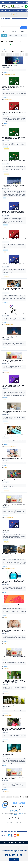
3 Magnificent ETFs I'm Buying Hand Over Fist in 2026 (13, 479)
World (22, 10)
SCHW (18, 41)
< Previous (3, 54)
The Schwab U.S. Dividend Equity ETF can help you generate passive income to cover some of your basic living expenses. (14, 637)
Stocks (10, 35)
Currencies (11, 38)
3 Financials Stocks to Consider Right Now (12, 604)
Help (15, 842)
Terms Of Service (13, 814)
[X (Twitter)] (9, 818)
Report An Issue (21, 842)
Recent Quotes (4, 31)
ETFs (16, 35)
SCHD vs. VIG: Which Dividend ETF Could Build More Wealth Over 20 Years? (13, 778)
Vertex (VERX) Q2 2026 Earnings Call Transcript (14, 314)
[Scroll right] (27, 2)
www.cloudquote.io (14, 810)
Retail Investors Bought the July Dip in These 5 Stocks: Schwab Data (13, 336)
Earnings (12, 324)
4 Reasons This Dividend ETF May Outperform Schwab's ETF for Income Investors (13, 361)
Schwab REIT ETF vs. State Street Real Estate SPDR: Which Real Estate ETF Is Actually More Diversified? (13, 213)
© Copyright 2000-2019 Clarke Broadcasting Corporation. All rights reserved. (14, 851)
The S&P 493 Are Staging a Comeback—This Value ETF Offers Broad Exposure (14, 554)
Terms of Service (10, 847)
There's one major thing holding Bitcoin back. (13, 69)
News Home (3, 10)
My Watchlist (14, 31)
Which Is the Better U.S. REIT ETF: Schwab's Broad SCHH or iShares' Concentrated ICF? (14, 239)
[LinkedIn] (15, 818)
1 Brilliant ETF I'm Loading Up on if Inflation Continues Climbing (12, 705)
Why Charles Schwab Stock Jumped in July (13, 458)
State (13, 10)
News (3, 2)
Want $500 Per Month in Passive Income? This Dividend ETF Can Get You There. (13, 435)
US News (18, 10)
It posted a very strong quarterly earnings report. (13, 462)
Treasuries (21, 38)
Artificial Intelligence (7, 74)
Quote (5, 49)
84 (25, 53)
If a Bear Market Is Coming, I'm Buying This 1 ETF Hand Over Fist (13, 505)
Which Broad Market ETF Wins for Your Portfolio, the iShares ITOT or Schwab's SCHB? (13, 138)
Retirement (14, 446)
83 (23, 53)
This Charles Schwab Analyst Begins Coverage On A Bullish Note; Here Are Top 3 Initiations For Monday (14, 581)
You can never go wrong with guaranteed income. (14, 710)
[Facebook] (12, 818)
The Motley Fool (5, 72)
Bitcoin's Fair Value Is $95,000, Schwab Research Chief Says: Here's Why (13, 753)
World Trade (11, 517)
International (16, 38)
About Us (5, 842)
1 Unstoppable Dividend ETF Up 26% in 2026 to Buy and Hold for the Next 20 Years (14, 657)
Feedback (14, 859)
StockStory (4, 615)
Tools (21, 35)
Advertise (11, 842)
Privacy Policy (21, 813)
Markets (4, 35)
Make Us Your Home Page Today (8, 831)
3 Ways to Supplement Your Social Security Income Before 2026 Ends (14, 412)
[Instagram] (18, 818)
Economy (14, 74)
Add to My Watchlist (5, 47)
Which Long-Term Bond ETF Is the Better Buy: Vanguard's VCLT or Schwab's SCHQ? (13, 264)
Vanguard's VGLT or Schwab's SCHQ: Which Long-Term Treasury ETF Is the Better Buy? (14, 87)
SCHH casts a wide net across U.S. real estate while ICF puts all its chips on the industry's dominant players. (14, 246)
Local (9, 10)
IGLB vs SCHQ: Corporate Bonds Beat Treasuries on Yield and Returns (14, 529)
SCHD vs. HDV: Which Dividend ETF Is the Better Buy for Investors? (13, 161)
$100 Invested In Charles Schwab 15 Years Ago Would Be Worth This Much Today (13, 186)
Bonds (5, 99)
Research (21, 49)
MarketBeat (4, 566)
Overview (4, 38)
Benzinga (4, 347)
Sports (9, 2)
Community (16, 2)
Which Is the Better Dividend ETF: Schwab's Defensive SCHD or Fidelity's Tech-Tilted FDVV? (14, 111)
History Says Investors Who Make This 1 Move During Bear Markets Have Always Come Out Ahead (13, 290)
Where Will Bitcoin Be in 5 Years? (10, 65)
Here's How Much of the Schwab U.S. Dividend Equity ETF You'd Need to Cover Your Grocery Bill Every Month (13, 630)
